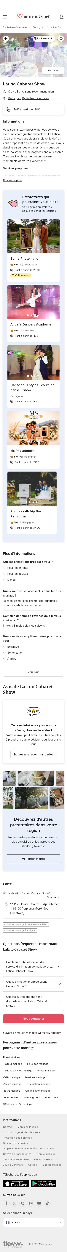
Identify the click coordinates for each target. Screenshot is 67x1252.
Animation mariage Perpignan (20, 930)
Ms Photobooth (22, 451)
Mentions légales (27, 1127)
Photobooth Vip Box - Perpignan (27, 513)
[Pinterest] (22, 1203)
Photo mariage (46, 1070)
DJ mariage (25, 1104)
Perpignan (39, 27)
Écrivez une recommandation (34, 754)
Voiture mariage (12, 1084)
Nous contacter (33, 1019)
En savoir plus (12, 180)
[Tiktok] (47, 1203)
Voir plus (33, 672)
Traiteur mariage (12, 1063)
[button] (33, 731)
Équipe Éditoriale (13, 1164)
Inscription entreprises (16, 1159)
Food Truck (51, 1097)
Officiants (8, 1104)
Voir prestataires (33, 859)
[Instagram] (31, 1203)
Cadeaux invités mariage (17, 1070)
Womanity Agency (49, 1033)
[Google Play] (44, 1186)
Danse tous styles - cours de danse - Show (32, 387)
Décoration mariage (38, 1084)
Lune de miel (10, 1097)
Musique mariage (35, 1077)
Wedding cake (31, 1097)
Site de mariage (52, 1164)
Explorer (53, 70)
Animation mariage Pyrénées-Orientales (26, 924)
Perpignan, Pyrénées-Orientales (28, 98)
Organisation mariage (38, 1090)
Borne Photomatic (24, 258)
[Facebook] (6, 1203)
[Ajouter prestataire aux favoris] (61, 39)
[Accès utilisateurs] (62, 17)
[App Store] (16, 1186)
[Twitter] (14, 1203)
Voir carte (53, 897)
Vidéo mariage (11, 1077)
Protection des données (17, 1137)
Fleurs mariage (11, 1090)
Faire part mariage (37, 1063)
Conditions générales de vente (21, 1132)
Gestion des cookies (15, 1143)
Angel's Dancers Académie (30, 324)
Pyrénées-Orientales (15, 27)
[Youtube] (39, 1203)
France (16, 1222)
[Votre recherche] (6, 39)
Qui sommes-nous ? (46, 1159)
